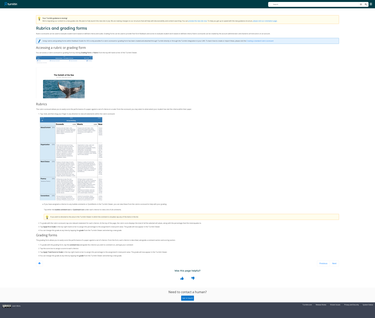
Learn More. (16, 306)
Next (334, 263)
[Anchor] (93, 48)
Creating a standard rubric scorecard (259, 41)
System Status (368, 305)
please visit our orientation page (265, 21)
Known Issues (335, 305)
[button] (361, 4)
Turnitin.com (307, 305)
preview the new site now (197, 21)
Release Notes (321, 305)
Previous (323, 263)
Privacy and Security (351, 305)
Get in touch (187, 298)
